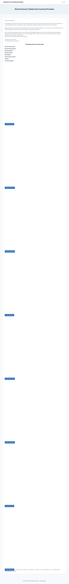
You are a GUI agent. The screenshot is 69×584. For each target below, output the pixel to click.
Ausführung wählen (10, 187)
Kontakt (63, 1)
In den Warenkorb (9, 124)
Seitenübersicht (43, 580)
